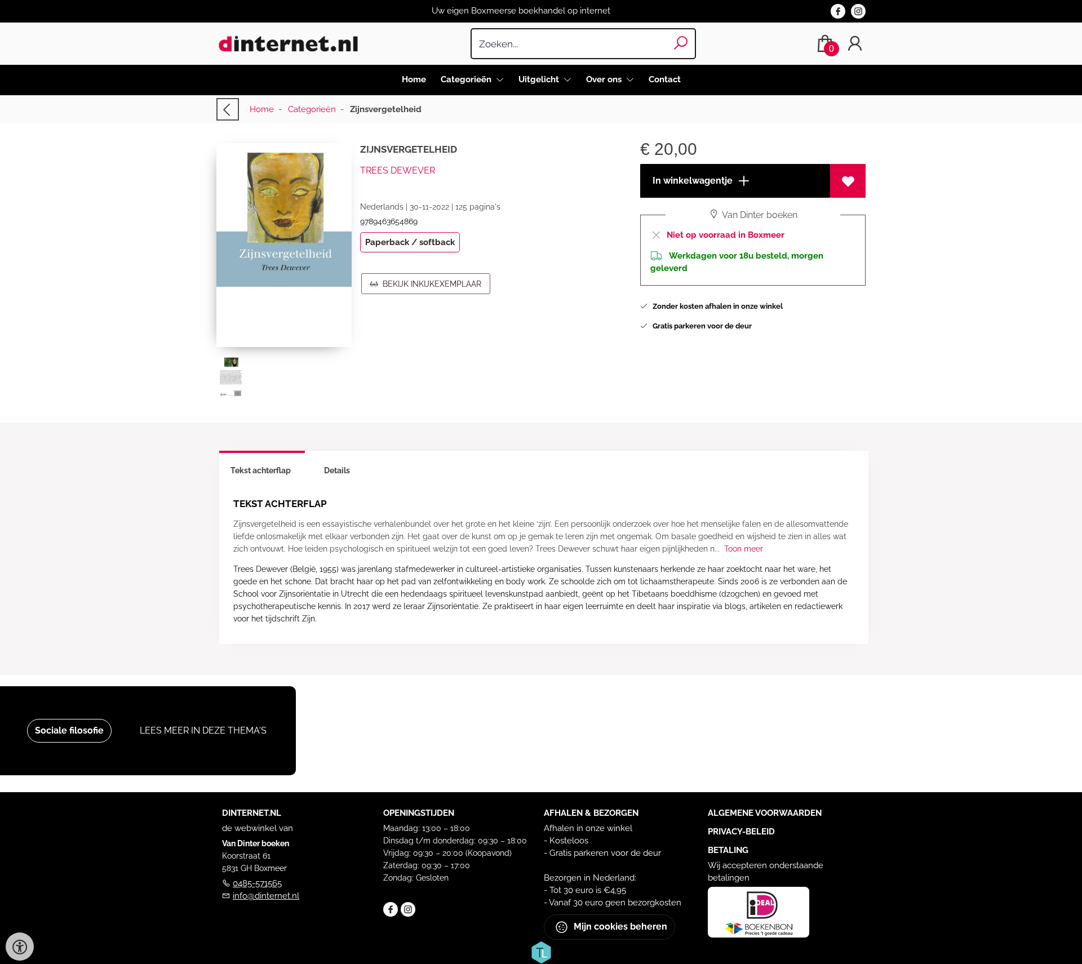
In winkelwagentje (691, 180)
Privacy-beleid (741, 832)
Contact (665, 79)
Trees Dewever (397, 170)
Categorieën (312, 109)
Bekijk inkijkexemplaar (429, 283)
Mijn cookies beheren (619, 926)
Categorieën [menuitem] (467, 79)
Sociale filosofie (69, 730)
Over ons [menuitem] (605, 79)
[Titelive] (541, 951)
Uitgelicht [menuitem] (539, 79)
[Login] (855, 44)
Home (414, 79)
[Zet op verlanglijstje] (848, 181)
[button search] (681, 43)
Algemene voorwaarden (765, 813)
